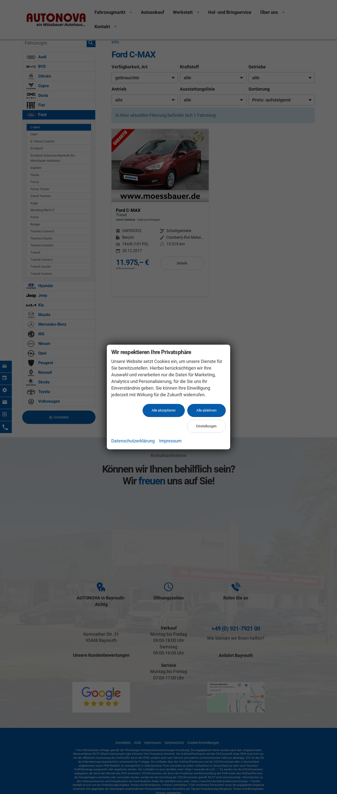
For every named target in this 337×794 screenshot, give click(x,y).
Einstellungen (206, 426)
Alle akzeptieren (164, 410)
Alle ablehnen (206, 410)
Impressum (170, 440)
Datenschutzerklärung (133, 440)
